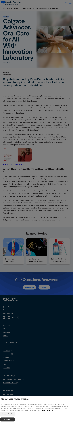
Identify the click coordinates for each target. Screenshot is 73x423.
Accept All (7, 419)
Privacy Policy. (45, 410)
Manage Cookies (7, 414)
